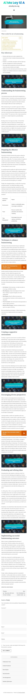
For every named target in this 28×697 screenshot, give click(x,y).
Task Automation (6, 673)
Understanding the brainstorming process (10, 41)
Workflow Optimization (7, 681)
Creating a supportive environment (8, 45)
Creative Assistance (7, 587)
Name (2, 626)
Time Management (6, 677)
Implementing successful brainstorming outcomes (11, 49)
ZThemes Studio (21, 692)
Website (3, 639)
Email (2, 633)
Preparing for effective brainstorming (9, 42)
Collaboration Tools (7, 661)
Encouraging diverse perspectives (8, 46)
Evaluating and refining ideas (7, 47)
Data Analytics (6, 669)
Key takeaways (6, 39)
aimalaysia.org (14, 6)
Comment (3, 608)
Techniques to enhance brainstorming (9, 43)
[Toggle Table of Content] (19, 38)
